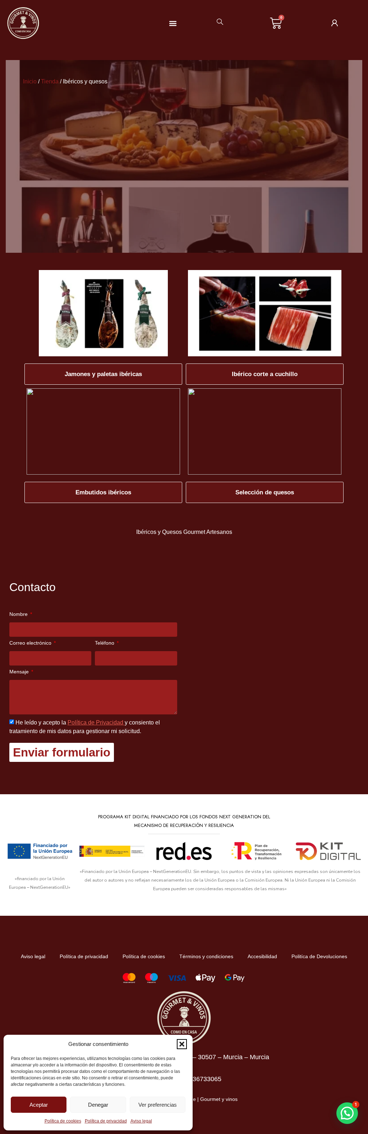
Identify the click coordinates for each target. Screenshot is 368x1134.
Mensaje (19, 672)
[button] (181, 1044)
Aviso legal (141, 1121)
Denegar (98, 1105)
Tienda (50, 81)
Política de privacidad (106, 1121)
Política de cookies (63, 1121)
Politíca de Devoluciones (319, 956)
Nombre (19, 614)
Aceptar (38, 1105)
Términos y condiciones (206, 956)
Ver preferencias (157, 1105)
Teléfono (105, 643)
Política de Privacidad (96, 722)
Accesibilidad (262, 956)
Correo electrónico (31, 643)
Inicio (30, 81)
